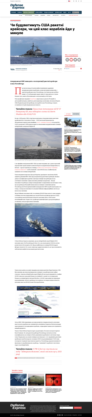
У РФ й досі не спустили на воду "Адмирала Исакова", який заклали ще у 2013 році (39, 351)
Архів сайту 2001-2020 (73, 15)
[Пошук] (80, 12)
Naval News (33, 99)
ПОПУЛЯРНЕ (76, 114)
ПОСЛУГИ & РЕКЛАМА (68, 415)
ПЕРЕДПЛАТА (74, 415)
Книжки (48, 15)
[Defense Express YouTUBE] (76, 1)
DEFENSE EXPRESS (21, 69)
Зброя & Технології (17, 21)
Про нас (20, 15)
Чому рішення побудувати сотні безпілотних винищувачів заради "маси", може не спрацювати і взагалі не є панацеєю (53, 390)
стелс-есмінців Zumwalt (44, 122)
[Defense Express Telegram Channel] (81, 1)
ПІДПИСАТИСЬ (78, 407)
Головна (11, 21)
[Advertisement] (56, 7)
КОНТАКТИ (80, 415)
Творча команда (28, 15)
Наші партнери (56, 15)
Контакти (63, 15)
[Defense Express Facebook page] (74, 1)
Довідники (43, 15)
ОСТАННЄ (68, 114)
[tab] (68, 114)
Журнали (36, 15)
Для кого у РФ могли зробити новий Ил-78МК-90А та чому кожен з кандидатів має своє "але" (35, 390)
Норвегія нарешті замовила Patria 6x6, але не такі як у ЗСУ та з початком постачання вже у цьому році (72, 131)
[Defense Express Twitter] (78, 1)
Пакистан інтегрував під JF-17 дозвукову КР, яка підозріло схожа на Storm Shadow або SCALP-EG (38, 111)
